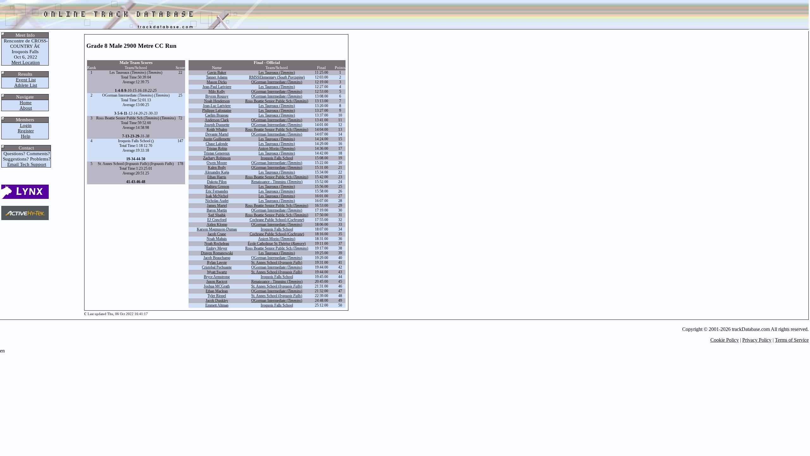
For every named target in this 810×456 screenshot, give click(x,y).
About (26, 108)
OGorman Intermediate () (276, 82)
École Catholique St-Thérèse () (277, 243)
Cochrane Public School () (277, 220)
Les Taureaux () (277, 72)
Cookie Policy (724, 340)
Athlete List (25, 85)
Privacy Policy (756, 340)
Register (26, 130)
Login (26, 125)
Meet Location (25, 62)
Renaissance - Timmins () (276, 182)
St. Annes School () (276, 262)
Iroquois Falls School (277, 158)
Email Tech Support (26, 164)
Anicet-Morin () (276, 148)
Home (26, 102)
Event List (26, 79)
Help (25, 136)
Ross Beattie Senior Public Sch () (276, 101)
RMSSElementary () (277, 77)
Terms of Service (792, 340)
